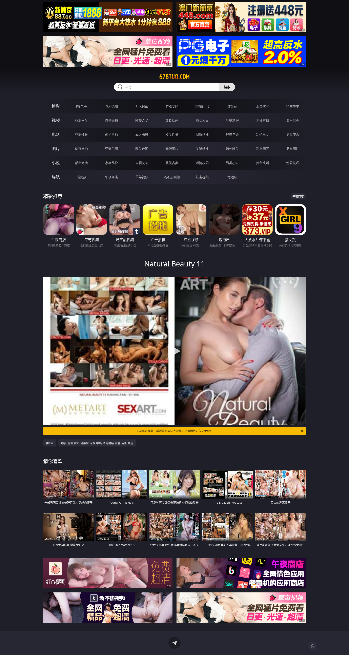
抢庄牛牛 (292, 106)
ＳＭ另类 (292, 120)
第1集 (49, 443)
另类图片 (292, 149)
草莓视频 (141, 177)
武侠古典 (171, 163)
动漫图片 (171, 149)
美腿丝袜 (202, 149)
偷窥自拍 (81, 149)
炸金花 (232, 106)
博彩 (56, 106)
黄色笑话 (262, 163)
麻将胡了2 (202, 106)
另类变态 (292, 134)
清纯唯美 (232, 149)
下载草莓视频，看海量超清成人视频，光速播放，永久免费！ (174, 431)
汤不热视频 (172, 177)
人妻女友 (141, 163)
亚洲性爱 (81, 134)
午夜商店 (111, 177)
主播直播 (262, 120)
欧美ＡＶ (141, 120)
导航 (56, 177)
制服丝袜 (202, 134)
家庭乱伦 (111, 163)
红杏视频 (202, 177)
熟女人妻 (202, 120)
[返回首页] (312, 646)
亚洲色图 (111, 149)
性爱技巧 (292, 163)
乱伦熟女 (262, 134)
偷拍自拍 (111, 134)
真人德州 (111, 106)
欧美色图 (141, 149)
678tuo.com (174, 77)
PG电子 (81, 106)
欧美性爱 (171, 134)
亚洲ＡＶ (81, 120)
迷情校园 (202, 163)
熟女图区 (262, 149)
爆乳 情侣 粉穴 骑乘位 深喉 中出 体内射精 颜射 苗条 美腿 (97, 443)
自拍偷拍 (111, 120)
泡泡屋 (232, 177)
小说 (56, 163)
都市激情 (81, 163)
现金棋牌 (262, 106)
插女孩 (81, 177)
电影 (56, 134)
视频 (56, 120)
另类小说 (232, 163)
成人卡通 (141, 134)
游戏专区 (171, 106)
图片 (56, 148)
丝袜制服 (232, 120)
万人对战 (141, 106)
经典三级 (232, 134)
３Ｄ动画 (171, 120)
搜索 (227, 87)
